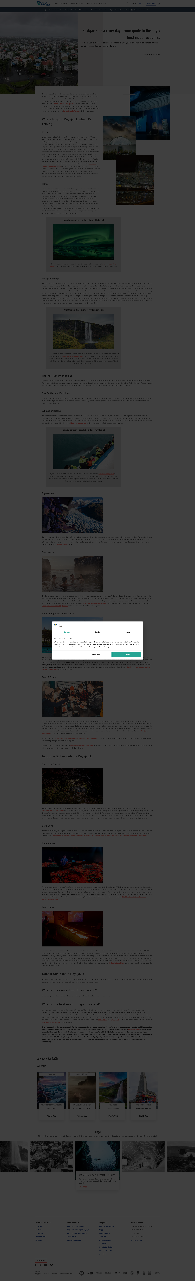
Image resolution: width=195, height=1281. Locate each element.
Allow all (127, 654)
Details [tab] (97, 632)
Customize (96, 654)
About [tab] (128, 632)
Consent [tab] (67, 632)
